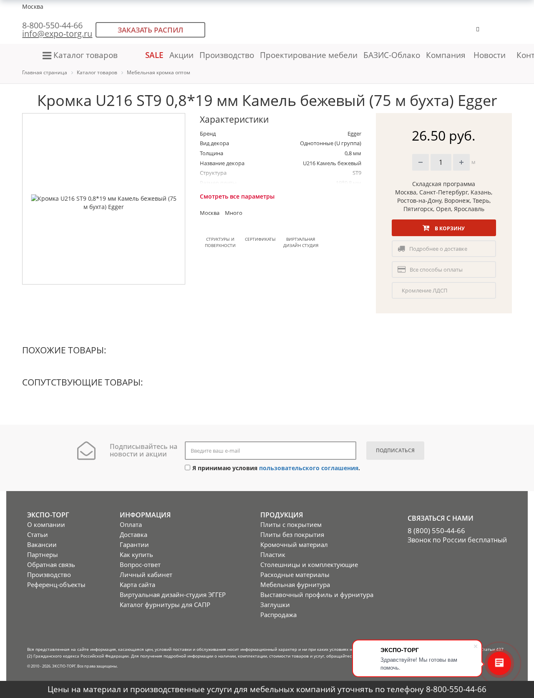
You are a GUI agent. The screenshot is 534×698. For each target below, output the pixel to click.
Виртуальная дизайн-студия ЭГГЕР (173, 594)
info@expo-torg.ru (57, 33)
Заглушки (275, 604)
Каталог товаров (85, 55)
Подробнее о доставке (438, 248)
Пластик (272, 554)
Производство (226, 55)
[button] (503, 33)
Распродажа (278, 614)
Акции (181, 55)
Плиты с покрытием (291, 524)
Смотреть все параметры (237, 196)
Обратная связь (51, 564)
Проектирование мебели (309, 55)
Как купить (136, 554)
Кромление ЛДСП (424, 290)
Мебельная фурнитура (295, 584)
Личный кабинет (146, 574)
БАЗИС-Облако (391, 55)
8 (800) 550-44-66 (436, 530)
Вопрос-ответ (140, 564)
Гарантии (134, 544)
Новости (490, 55)
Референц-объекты (56, 584)
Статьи (37, 534)
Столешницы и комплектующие (309, 564)
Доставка (133, 534)
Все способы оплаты (436, 269)
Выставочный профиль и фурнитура (316, 594)
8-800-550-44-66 (52, 25)
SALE (154, 55)
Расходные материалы (295, 574)
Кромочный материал (294, 544)
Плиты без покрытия (292, 534)
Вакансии (42, 544)
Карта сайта (137, 584)
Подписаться (395, 450)
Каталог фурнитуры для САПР (165, 604)
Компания (447, 55)
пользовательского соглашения (308, 468)
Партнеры (42, 554)
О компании (46, 524)
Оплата (131, 524)
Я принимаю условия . (276, 468)
